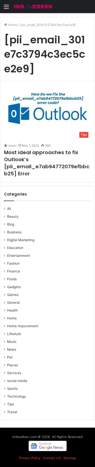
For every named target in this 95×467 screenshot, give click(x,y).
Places (12, 365)
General (13, 302)
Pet (10, 357)
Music (12, 342)
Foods (12, 279)
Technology (16, 396)
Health (12, 310)
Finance (13, 271)
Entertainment (18, 256)
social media (17, 381)
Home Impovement (22, 326)
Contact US (52, 458)
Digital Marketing (20, 240)
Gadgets (14, 287)
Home (12, 25)
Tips (10, 404)
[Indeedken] (33, 7)
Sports (12, 389)
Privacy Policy (29, 458)
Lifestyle (14, 334)
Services (14, 373)
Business (14, 232)
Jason (12, 145)
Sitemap (69, 458)
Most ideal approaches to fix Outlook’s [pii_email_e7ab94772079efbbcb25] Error (46, 163)
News (11, 349)
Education (15, 248)
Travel (12, 412)
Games (12, 295)
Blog (10, 224)
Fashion (13, 263)
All (9, 209)
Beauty (13, 216)
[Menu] (6, 8)
